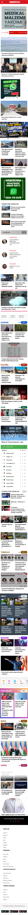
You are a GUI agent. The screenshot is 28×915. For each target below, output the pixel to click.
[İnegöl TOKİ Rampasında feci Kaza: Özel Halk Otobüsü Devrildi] (7, 621)
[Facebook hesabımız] (10, 821)
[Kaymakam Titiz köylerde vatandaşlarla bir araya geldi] (20, 370)
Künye (4, 859)
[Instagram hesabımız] (15, 821)
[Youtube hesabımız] (18, 821)
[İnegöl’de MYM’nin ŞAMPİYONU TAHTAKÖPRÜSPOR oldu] (20, 412)
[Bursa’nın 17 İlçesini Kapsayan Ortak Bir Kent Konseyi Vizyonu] (14, 65)
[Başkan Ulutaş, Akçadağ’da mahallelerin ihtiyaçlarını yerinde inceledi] (7, 370)
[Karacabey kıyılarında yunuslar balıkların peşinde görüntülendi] (14, 44)
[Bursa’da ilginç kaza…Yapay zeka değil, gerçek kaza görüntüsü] (20, 621)
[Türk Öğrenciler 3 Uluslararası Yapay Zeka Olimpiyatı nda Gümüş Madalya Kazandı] (20, 557)
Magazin (5, 845)
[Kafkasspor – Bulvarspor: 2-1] (6, 504)
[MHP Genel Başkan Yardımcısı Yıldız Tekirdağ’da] (14, 392)
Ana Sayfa (5, 854)
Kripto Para (6, 878)
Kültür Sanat (6, 897)
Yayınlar (5, 875)
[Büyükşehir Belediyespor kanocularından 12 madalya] (20, 536)
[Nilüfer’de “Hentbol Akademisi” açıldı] (14, 433)
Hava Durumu (6, 883)
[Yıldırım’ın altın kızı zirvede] (7, 519)
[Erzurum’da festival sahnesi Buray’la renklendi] (14, 663)
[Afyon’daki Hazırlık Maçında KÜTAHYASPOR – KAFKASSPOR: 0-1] (20, 519)
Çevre (4, 892)
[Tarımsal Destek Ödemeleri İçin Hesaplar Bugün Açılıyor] (20, 327)
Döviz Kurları (6, 864)
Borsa (4, 861)
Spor (4, 840)
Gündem (5, 833)
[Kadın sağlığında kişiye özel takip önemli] (14, 805)
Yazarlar (5, 856)
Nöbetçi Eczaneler (7, 880)
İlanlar (4, 837)
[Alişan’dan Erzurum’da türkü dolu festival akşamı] (20, 642)
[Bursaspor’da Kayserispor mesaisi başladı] (7, 412)
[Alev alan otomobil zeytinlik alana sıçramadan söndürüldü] (6, 210)
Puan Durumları (7, 873)
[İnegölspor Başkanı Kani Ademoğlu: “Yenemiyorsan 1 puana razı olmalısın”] (6, 497)
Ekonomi (5, 835)
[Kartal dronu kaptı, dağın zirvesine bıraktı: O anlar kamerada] (20, 696)
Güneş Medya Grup (20, 906)
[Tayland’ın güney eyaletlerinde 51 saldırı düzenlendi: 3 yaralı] (20, 726)
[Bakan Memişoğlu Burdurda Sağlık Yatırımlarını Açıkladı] (20, 785)
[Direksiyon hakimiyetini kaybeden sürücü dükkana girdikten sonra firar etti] (6, 217)
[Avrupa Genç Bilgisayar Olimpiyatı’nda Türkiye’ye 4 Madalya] (14, 579)
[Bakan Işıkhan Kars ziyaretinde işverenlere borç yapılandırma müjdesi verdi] (7, 327)
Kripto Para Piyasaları (8, 866)
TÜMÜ (24, 232)
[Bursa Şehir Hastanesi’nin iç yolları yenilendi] (14, 108)
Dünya (4, 847)
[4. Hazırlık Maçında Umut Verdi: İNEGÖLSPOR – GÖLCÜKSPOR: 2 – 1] (7, 536)
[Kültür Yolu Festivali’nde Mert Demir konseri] (7, 642)
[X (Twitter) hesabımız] (13, 821)
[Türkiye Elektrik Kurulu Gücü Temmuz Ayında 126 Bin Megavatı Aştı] (14, 349)
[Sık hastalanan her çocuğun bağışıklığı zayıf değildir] (7, 785)
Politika (5, 842)
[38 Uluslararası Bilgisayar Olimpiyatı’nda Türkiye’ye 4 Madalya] (7, 557)
